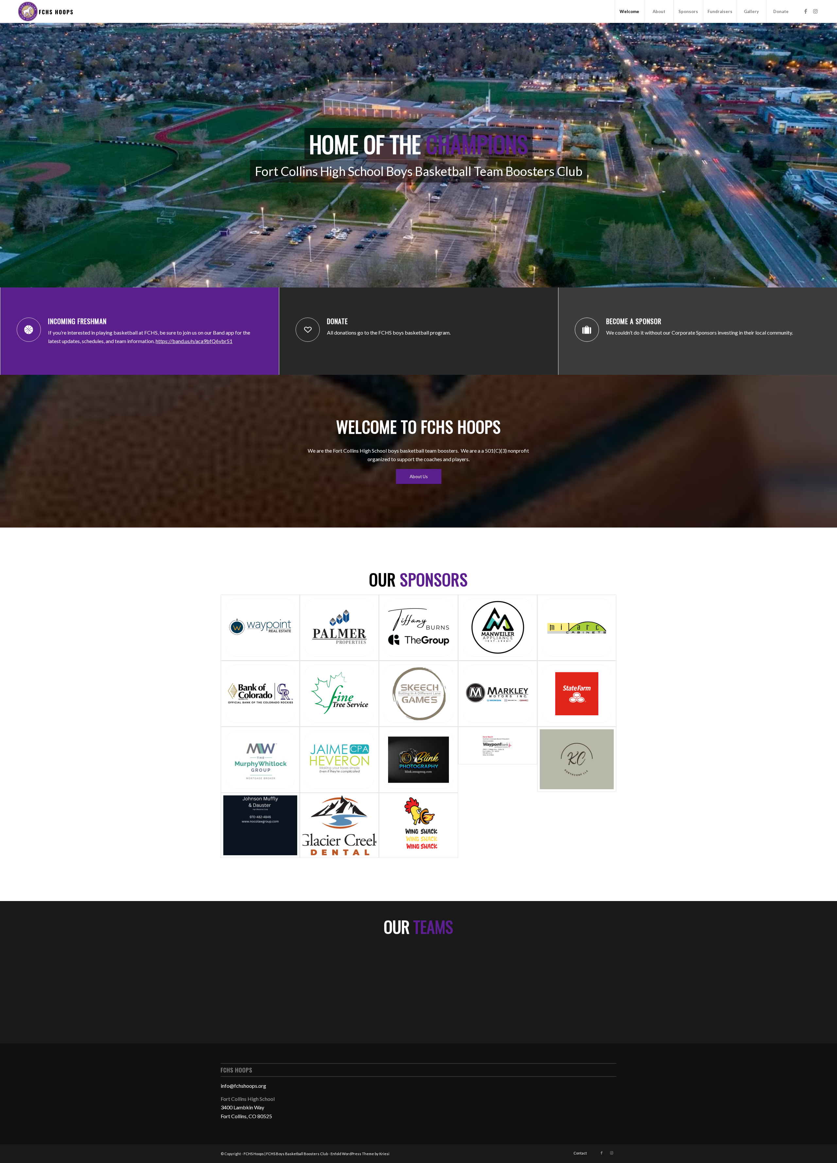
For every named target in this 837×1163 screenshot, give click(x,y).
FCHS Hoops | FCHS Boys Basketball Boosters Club (286, 1154)
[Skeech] (418, 694)
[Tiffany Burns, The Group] (418, 628)
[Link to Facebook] (806, 11)
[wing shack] (418, 825)
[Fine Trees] (339, 694)
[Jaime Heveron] (339, 760)
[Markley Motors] (497, 694)
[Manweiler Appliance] (497, 628)
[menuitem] (629, 11)
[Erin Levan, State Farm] (576, 694)
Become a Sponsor (633, 321)
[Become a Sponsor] (587, 330)
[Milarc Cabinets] (576, 628)
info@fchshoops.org (243, 1086)
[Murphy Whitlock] (260, 760)
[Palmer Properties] (339, 628)
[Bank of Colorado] (260, 694)
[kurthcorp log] (576, 760)
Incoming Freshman (77, 321)
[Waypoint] (260, 628)
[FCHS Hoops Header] (45, 11)
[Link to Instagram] (815, 11)
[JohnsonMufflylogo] (260, 825)
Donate (337, 321)
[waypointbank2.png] (497, 760)
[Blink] (418, 760)
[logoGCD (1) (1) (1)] (339, 825)
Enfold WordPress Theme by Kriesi (360, 1154)
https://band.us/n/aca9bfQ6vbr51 (194, 341)
